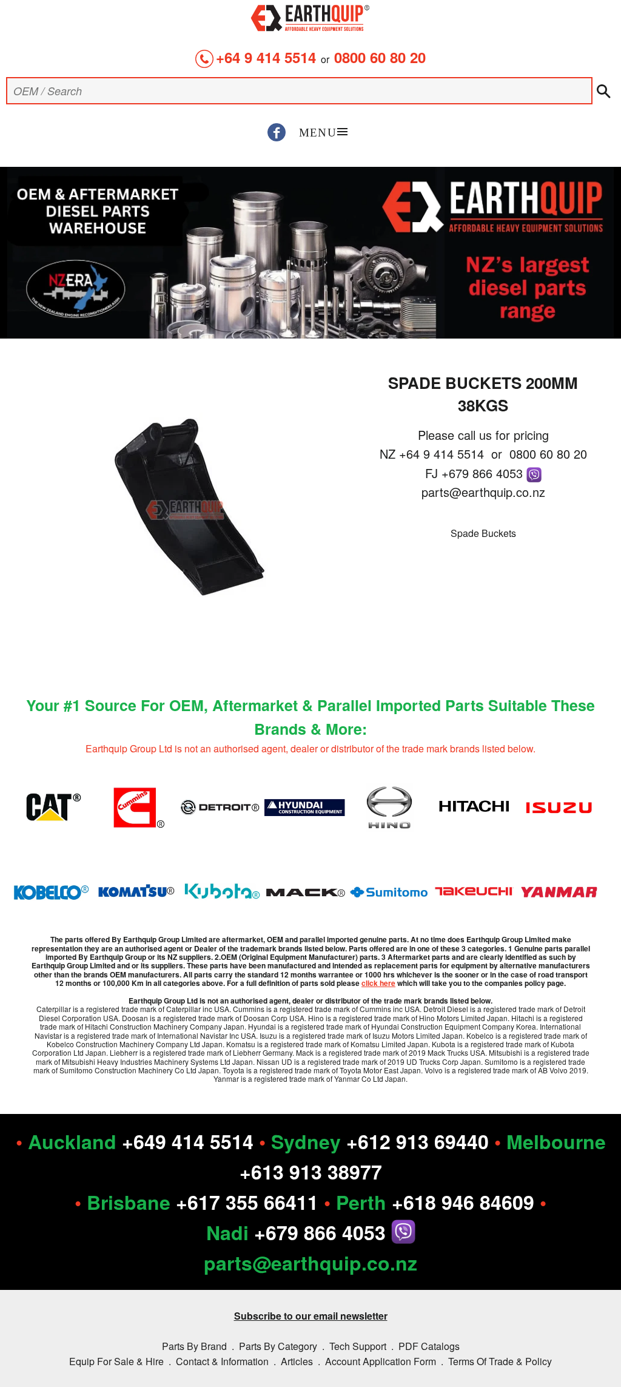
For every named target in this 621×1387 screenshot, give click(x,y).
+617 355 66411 (247, 1202)
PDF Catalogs (429, 1346)
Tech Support (357, 1346)
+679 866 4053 (483, 473)
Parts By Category (278, 1346)
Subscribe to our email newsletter (311, 1316)
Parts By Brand (194, 1346)
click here (378, 982)
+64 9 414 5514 (266, 57)
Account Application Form (380, 1361)
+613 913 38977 (311, 1172)
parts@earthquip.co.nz (483, 492)
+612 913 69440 (417, 1141)
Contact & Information (222, 1361)
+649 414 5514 (187, 1141)
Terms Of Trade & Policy (500, 1361)
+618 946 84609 (463, 1202)
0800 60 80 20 (380, 57)
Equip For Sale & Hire (116, 1361)
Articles (297, 1361)
